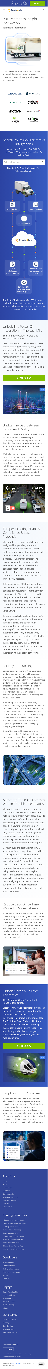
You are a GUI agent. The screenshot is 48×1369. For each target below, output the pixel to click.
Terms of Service (7, 1354)
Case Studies (8, 1326)
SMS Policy (28, 1354)
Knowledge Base (9, 1319)
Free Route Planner (10, 1332)
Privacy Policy (19, 1354)
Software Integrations (11, 1269)
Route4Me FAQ (8, 1329)
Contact (6, 1203)
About (5, 1184)
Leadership (7, 1187)
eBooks (5, 1308)
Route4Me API (8, 1262)
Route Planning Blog (11, 1292)
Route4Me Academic (11, 1197)
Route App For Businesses (13, 1239)
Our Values (7, 1191)
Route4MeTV (8, 1298)
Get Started (7, 1207)
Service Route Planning (12, 1230)
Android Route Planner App (13, 1249)
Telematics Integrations (12, 1272)
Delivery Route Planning (12, 1226)
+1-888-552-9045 (19, 4)
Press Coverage (9, 1305)
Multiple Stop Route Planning (14, 1223)
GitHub (5, 1275)
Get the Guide (24, 1046)
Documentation (9, 1266)
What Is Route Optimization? (14, 1220)
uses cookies (15, 1363)
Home (5, 1181)
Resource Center (9, 1301)
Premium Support (10, 1200)
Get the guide (24, 378)
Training (6, 1323)
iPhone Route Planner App (13, 1246)
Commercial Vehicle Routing (14, 1236)
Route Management (10, 1233)
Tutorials (6, 1278)
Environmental (8, 1194)
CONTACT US (37, 3)
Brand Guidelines (9, 1295)
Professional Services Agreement (12, 1356)
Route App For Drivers (11, 1242)
